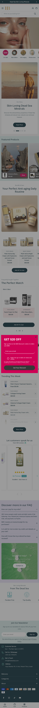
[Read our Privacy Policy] (34, 362)
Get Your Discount (19, 368)
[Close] (36, 337)
